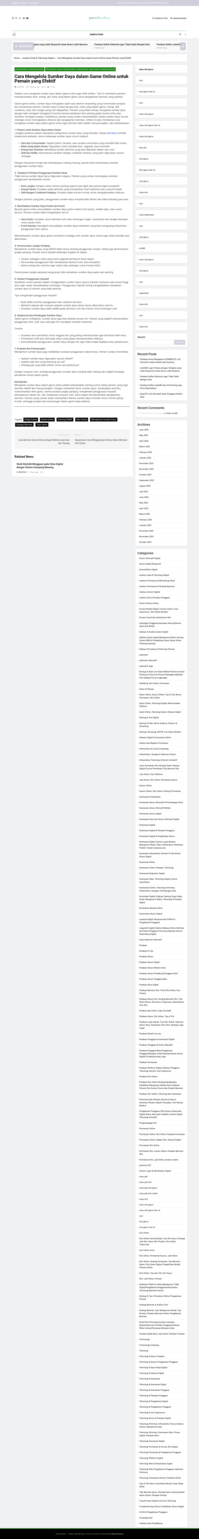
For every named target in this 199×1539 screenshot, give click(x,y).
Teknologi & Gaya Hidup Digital (153, 1367)
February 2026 (145, 452)
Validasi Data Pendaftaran (151, 1523)
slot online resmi (147, 1250)
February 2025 (145, 520)
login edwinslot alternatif (150, 939)
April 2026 (143, 441)
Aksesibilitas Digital (148, 569)
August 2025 (145, 486)
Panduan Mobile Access (150, 1033)
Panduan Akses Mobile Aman (152, 968)
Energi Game (31, 419)
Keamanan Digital (147, 825)
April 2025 (143, 508)
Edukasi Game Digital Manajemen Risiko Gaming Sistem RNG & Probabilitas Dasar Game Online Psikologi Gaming (161, 640)
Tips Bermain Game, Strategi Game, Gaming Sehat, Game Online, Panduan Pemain (80, 69)
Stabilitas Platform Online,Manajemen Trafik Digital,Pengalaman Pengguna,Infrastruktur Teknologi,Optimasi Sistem (159, 1287)
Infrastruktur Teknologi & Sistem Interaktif (158, 760)
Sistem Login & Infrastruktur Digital (155, 1171)
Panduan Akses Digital (149, 962)
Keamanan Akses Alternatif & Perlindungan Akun (161, 802)
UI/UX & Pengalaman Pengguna (153, 1512)
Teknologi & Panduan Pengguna (153, 1395)
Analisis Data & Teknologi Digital (29, 69)
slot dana (112, 133)
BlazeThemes (117, 1534)
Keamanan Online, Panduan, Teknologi (156, 868)
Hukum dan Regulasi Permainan (153, 743)
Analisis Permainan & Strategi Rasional (156, 586)
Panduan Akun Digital (149, 985)
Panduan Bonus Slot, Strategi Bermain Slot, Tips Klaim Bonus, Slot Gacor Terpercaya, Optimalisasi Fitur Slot (161, 1002)
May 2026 (143, 435)
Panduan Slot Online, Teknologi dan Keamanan (160, 1094)
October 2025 (145, 474)
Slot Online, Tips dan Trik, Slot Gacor (155, 1273)
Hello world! (172, 413)
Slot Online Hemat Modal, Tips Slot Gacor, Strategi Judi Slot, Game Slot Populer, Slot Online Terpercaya (162, 1241)
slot (141, 80)
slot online (144, 1233)
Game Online (47, 419)
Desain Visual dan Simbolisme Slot (155, 617)
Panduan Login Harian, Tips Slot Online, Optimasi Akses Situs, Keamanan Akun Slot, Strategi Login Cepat (161, 1025)
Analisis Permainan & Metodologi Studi (157, 580)
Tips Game (42, 424)
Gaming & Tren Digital (149, 717)
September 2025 (146, 480)
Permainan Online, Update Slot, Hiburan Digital (160, 1140)
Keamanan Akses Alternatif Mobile (155, 808)
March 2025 (144, 514)
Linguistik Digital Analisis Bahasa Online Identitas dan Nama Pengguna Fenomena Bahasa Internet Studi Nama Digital (161, 931)
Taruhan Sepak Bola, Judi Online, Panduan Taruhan (162, 1334)
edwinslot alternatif (148, 660)
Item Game (81, 419)
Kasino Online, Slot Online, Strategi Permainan (160, 791)
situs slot (143, 192)
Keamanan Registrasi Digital (152, 873)
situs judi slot (145, 1182)
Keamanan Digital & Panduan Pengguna (156, 830)
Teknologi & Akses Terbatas (152, 1356)
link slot (143, 148)
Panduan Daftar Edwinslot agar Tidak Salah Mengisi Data (73, 44)
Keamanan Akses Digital (150, 813)
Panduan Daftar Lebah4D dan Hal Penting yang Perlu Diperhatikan (139, 3)
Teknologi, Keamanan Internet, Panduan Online (160, 1478)
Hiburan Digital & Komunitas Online (155, 737)
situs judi (143, 1176)
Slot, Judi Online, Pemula (150, 1278)
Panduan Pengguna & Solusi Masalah (156, 1045)
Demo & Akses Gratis (149, 603)
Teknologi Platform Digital (151, 1458)
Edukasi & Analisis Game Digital (153, 632)
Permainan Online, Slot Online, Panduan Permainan (162, 1134)
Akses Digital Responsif (150, 564)
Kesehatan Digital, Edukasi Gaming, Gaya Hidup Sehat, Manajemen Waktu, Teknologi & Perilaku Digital (160, 899)
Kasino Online (145, 785)
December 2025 (146, 463)
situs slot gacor (146, 114)
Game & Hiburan (146, 689)
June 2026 (144, 430)
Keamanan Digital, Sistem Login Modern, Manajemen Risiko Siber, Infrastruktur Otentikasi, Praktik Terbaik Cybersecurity (161, 845)
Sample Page (96, 34)
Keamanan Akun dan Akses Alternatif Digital (159, 819)
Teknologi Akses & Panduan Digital (155, 1418)
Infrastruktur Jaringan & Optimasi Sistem (157, 754)
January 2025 (145, 525)
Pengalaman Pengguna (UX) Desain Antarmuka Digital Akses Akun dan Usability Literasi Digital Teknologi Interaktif (160, 1114)
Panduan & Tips (146, 951)
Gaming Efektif (65, 419)
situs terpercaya (146, 215)
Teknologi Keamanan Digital (152, 1441)
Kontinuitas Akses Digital (150, 914)
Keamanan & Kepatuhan (150, 797)
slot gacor (144, 159)
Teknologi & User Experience (152, 1412)
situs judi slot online (148, 1193)
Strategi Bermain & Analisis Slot (153, 1305)
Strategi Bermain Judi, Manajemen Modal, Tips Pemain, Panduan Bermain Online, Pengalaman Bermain (160, 1313)
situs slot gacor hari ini (149, 125)
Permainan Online (147, 1128)
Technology (144, 1339)
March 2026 (144, 446)
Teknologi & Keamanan (149, 1379)
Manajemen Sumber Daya (103, 419)
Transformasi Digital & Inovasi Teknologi (157, 1501)
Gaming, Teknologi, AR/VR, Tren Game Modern (160, 732)
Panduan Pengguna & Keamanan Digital (156, 1039)
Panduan (143, 945)
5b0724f (20, 87)
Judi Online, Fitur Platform (151, 774)
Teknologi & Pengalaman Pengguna (155, 1407)
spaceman (144, 293)
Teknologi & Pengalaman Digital (153, 1401)
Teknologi (143, 1350)
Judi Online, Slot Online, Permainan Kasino (158, 780)
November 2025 (146, 469)
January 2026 (145, 458)
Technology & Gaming (149, 1345)
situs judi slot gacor (148, 1188)
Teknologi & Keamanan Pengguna (154, 1390)
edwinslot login (146, 666)
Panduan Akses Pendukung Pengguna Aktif (158, 973)
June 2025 (144, 497)
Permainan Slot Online (149, 1145)
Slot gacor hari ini (147, 170)
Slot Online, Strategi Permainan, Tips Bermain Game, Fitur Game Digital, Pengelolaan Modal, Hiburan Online (159, 1264)
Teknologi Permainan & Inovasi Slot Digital (158, 1447)
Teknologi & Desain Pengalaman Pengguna (158, 1362)
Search (141, 337)
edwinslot (143, 655)
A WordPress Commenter (151, 413)
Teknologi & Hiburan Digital (151, 1373)
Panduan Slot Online (148, 1076)
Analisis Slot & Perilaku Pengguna (154, 597)
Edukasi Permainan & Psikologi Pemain (157, 649)
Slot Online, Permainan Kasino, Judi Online (158, 1256)
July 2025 (143, 491)
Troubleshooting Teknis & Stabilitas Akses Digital (161, 1506)
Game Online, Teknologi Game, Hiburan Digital (160, 712)
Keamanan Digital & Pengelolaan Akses (157, 836)
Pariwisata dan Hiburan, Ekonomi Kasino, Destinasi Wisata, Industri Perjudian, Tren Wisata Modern (161, 1102)
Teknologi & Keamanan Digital (152, 1384)
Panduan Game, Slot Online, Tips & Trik (156, 1016)
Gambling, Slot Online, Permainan (154, 683)
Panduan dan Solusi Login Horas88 (155, 1010)
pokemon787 (145, 1165)
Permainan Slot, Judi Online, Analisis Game (158, 1160)
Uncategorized (145, 1518)
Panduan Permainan (148, 1062)
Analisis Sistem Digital (149, 592)
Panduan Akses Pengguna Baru (153, 979)
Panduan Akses (146, 956)
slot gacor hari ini (147, 91)
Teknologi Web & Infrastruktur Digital (155, 1463)
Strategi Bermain (24, 424)
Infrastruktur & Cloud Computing (153, 749)
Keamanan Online (147, 862)
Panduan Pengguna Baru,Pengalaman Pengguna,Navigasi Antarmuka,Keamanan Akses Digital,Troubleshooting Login (161, 1053)
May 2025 (143, 503)
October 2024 (145, 542)
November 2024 (146, 536)
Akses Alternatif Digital (149, 558)
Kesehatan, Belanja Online (151, 908)
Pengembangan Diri (148, 1123)
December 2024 (146, 531)
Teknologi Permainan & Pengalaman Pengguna (160, 1452)
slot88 (142, 248)
